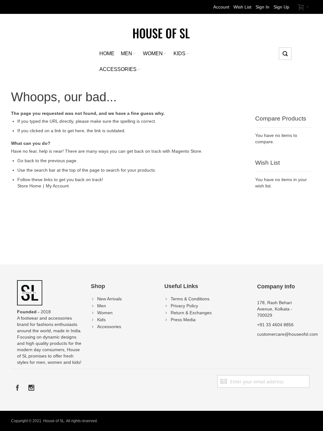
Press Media (183, 319)
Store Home (29, 185)
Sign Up (281, 6)
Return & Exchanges (191, 312)
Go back (25, 160)
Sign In (262, 6)
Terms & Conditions (190, 298)
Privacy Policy (184, 305)
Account (221, 6)
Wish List (242, 6)
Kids (101, 319)
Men (101, 305)
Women (105, 312)
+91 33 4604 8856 (275, 324)
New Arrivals (109, 298)
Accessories (109, 326)
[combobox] (285, 53)
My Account (57, 185)
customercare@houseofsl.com (287, 334)
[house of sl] (161, 33)
